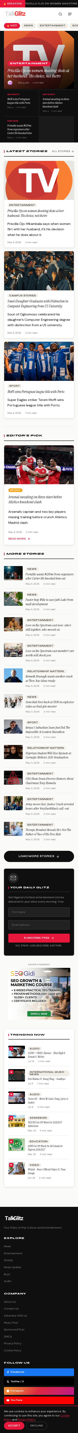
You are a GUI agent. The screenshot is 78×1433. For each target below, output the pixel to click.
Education (39, 1141)
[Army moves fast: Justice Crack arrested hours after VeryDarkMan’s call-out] (13, 803)
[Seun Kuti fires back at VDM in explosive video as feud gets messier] (13, 701)
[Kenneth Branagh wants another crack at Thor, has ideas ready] (13, 675)
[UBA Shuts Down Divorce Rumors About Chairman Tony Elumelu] (13, 778)
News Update (12, 1267)
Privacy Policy (12, 1343)
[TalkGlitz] (15, 14)
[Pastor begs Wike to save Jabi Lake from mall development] (13, 599)
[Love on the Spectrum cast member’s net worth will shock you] (13, 650)
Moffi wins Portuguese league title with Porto (18, 101)
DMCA (8, 1336)
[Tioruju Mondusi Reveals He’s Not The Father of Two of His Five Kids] (13, 829)
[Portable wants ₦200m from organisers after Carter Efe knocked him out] (13, 573)
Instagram (17, 1391)
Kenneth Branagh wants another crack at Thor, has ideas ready (49, 678)
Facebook (17, 1372)
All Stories (61, 151)
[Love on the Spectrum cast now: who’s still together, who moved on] (13, 624)
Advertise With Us (15, 1315)
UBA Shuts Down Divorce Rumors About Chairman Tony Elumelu (49, 780)
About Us (10, 1302)
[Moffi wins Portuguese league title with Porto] (39, 361)
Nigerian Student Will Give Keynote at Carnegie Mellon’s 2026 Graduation (48, 755)
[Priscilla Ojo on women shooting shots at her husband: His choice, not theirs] (39, 180)
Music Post (11, 1322)
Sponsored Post (14, 1329)
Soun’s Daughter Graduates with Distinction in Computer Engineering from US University (37, 303)
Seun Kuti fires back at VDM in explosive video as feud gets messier (50, 704)
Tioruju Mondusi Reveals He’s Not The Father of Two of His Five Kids (48, 832)
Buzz (7, 1274)
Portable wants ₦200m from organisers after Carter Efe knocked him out (19, 131)
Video (34, 1165)
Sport (13, 94)
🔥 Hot (12, 25)
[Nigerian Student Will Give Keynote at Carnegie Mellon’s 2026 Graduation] (13, 752)
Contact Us (11, 1308)
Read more (17, 538)
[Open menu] (70, 14)
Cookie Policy (12, 1350)
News (28, 25)
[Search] (60, 14)
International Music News (47, 1073)
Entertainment (52, 25)
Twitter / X (17, 1381)
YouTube (16, 1400)
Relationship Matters (45, 671)
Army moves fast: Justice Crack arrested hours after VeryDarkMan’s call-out (50, 806)
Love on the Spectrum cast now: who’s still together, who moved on (48, 627)
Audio (35, 1048)
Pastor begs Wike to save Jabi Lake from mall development (49, 602)
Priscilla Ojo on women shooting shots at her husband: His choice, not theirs (38, 73)
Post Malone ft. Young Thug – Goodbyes (46, 1079)
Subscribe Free (36, 938)
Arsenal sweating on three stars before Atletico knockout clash (56, 102)
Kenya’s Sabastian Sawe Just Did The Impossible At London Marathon (48, 729)
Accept (14, 1425)
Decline (36, 1425)
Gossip (8, 1260)
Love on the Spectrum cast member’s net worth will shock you (50, 653)
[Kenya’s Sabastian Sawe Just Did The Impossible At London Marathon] (13, 727)
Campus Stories (22, 295)
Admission (38, 1118)
